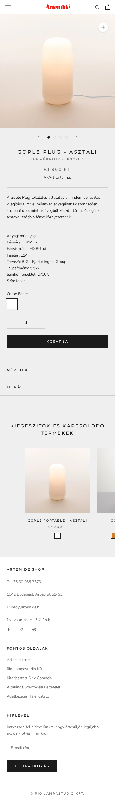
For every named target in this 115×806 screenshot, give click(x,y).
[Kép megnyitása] (48, 137)
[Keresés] (97, 7)
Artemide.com (19, 659)
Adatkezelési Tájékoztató (28, 696)
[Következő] (77, 137)
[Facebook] (9, 629)
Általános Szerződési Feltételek (34, 687)
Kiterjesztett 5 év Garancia (29, 678)
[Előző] (38, 137)
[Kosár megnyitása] (107, 7)
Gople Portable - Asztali (57, 521)
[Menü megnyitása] (8, 7)
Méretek (17, 370)
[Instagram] (21, 629)
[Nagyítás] (103, 27)
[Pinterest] (34, 629)
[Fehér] (57, 535)
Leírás (15, 387)
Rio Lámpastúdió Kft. (25, 668)
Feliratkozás (32, 766)
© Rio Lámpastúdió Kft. (57, 793)
